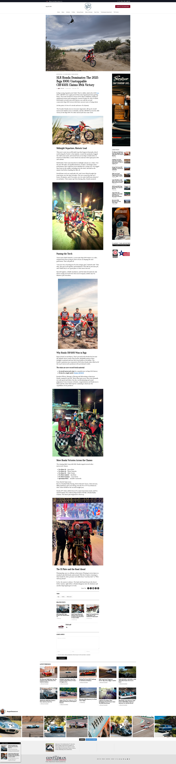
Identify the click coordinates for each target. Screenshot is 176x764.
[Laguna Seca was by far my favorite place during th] (143, 726)
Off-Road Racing (67, 74)
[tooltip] (118, 1)
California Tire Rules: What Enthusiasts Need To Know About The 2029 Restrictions (107, 702)
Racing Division (74, 74)
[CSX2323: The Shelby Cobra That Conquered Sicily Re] (32, 726)
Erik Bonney (82, 702)
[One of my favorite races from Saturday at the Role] (77, 726)
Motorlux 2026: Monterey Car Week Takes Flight (116, 201)
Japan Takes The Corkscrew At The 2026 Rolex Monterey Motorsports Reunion (117, 194)
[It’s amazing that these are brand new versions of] (55, 726)
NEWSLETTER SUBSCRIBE (123, 6)
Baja (97, 93)
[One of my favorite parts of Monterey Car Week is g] (99, 726)
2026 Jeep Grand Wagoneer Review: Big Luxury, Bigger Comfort (117, 175)
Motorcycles (59, 74)
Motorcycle (69, 596)
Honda (63, 596)
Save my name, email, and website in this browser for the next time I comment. (74, 655)
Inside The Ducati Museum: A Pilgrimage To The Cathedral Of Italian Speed (92, 615)
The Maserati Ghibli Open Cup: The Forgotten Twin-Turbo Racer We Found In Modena (117, 154)
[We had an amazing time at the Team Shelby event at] (121, 726)
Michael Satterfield (44, 684)
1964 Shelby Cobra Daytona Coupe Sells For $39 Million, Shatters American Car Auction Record (127, 702)
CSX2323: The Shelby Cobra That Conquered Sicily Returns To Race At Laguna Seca (117, 161)
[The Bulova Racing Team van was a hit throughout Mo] (165, 726)
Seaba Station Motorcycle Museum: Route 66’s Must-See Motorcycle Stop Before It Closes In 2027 (77, 616)
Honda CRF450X (79, 373)
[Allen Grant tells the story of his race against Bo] (10, 726)
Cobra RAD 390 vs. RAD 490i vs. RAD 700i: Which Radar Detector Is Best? (117, 181)
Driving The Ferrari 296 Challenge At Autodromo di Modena (117, 168)
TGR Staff (62, 88)
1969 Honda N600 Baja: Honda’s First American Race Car (63, 615)
